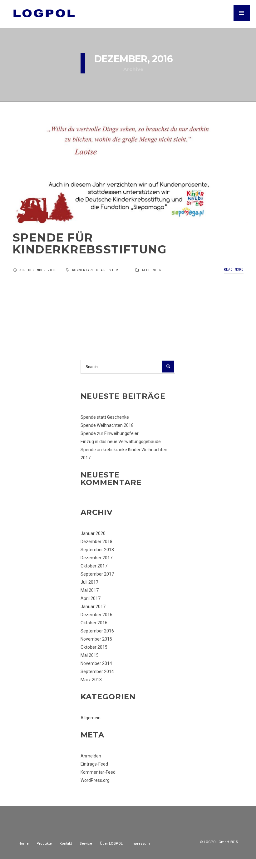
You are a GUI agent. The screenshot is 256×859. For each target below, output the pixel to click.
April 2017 (91, 598)
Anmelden (91, 755)
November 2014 (96, 663)
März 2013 (91, 679)
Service (86, 844)
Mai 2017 (90, 590)
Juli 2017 (89, 582)
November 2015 (96, 639)
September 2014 (97, 671)
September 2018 (97, 549)
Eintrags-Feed (94, 764)
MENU (242, 13)
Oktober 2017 (94, 565)
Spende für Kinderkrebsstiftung (89, 243)
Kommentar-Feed (98, 772)
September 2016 (97, 630)
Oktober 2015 (94, 647)
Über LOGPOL (111, 844)
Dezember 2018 (96, 541)
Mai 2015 (90, 655)
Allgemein (151, 270)
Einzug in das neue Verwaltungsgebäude (121, 441)
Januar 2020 (93, 533)
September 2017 (97, 574)
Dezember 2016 (96, 614)
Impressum (140, 844)
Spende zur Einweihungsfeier (110, 433)
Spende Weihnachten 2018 (107, 425)
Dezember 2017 (96, 557)
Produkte (44, 844)
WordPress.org (95, 780)
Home (23, 844)
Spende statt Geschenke (105, 417)
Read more (234, 269)
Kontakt (66, 844)
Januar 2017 (93, 606)
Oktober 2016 (94, 622)
